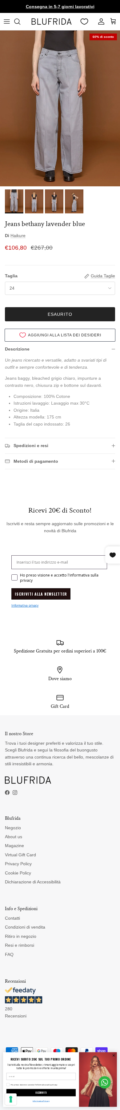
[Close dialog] (113, 1055)
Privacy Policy (18, 863)
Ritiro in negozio (20, 936)
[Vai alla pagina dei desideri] (84, 21)
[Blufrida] (51, 21)
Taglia (11, 275)
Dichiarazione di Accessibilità (33, 881)
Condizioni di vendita (25, 927)
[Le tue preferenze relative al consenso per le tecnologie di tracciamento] (11, 1099)
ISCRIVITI (41, 1092)
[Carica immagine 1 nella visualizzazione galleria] (60, 108)
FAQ (9, 954)
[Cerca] (20, 21)
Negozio (13, 827)
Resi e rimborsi (19, 945)
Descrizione (17, 349)
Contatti (12, 918)
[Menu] (7, 21)
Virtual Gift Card (20, 854)
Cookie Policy (18, 872)
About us (13, 836)
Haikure (18, 235)
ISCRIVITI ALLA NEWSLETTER (41, 594)
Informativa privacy (24, 605)
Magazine (14, 845)
